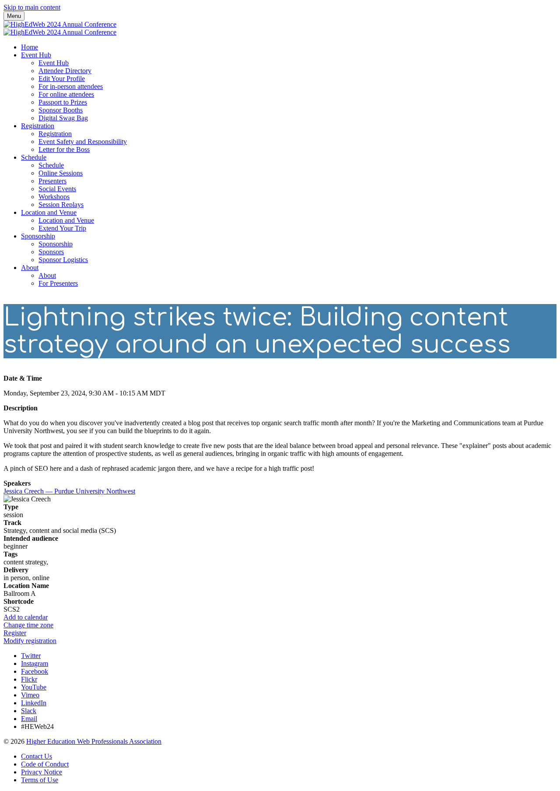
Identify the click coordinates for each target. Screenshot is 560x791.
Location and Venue (49, 212)
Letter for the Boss (64, 149)
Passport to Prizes (62, 102)
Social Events (57, 188)
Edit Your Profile (61, 78)
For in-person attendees (70, 86)
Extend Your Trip (62, 228)
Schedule (33, 157)
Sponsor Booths (60, 110)
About (29, 267)
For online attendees (66, 94)
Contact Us (36, 756)
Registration (37, 126)
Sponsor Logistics (63, 259)
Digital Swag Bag (63, 118)
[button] (26, 617)
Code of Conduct (45, 764)
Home (29, 47)
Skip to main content (32, 7)
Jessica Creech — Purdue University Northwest (69, 491)
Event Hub (36, 55)
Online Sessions (60, 173)
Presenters (52, 181)
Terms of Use (39, 780)
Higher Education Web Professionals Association (93, 741)
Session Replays (61, 204)
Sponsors (51, 252)
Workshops (54, 196)
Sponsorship (38, 236)
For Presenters (58, 283)
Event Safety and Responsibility (82, 141)
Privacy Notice (41, 772)
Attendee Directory (64, 70)
